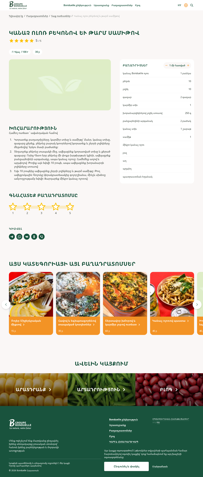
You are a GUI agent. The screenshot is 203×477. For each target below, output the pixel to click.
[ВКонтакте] (27, 237)
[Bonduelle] (20, 424)
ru (158, 422)
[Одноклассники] (34, 237)
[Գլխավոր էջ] (18, 5)
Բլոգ (137, 5)
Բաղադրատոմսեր (122, 5)
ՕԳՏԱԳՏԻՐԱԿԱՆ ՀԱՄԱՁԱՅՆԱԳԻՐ (170, 419)
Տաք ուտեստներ (60, 16)
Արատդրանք (101, 5)
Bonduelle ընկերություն (77, 5)
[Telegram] (12, 237)
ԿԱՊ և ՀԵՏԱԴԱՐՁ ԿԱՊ (123, 441)
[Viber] (42, 237)
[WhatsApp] (19, 237)
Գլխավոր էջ (16, 16)
